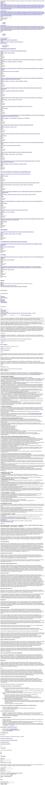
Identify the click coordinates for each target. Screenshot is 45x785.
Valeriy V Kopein (3, 259)
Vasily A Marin (3, 90)
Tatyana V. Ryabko (3, 269)
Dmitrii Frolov (30, 184)
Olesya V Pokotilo (17, 145)
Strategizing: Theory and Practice (29, 6)
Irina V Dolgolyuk (19, 154)
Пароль (1, 782)
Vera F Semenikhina (13, 118)
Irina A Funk (9, 71)
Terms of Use (2, 1)
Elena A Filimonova (10, 259)
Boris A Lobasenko (3, 194)
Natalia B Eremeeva (4, 61)
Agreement (2, 313)
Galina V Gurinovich (12, 99)
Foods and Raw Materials (39, 6)
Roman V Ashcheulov (20, 90)
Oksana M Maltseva (3, 203)
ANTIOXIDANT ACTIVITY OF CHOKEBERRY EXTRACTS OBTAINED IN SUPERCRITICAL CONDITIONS (21, 59)
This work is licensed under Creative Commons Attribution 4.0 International (14, 286)
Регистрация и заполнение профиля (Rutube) (8, 740)
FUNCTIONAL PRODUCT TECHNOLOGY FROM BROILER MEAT (13, 50)
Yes (1, 752)
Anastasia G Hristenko (23, 163)
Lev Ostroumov (12, 81)
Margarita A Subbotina (4, 154)
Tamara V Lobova (12, 154)
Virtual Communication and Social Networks (8, 7)
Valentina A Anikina (4, 52)
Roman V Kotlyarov (32, 194)
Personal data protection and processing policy (12, 313)
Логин (1, 781)
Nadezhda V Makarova (12, 61)
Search (1, 16)
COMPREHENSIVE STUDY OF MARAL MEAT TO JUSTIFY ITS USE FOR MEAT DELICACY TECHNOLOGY (21, 97)
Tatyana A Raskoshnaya (4, 118)
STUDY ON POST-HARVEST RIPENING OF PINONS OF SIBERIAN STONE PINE (16, 152)
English (4, 23)
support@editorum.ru (14, 728)
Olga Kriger (25, 81)
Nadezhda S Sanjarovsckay (5, 126)
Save (4, 311)
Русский (4, 22)
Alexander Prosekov (4, 297)
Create (5, 314)
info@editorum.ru (25, 478)
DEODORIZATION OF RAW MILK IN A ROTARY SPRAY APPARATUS (14, 210)
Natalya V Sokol (13, 126)
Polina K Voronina (16, 184)
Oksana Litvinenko (10, 145)
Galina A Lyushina (12, 233)
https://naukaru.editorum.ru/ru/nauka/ (37, 373)
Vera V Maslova (18, 233)
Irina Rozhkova (20, 118)
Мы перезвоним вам (4, 732)
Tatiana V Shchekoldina (4, 163)
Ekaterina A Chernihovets (14, 163)
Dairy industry (35, 7)
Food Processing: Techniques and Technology (24, 7)
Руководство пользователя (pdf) (6, 738)
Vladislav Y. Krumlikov (4, 81)
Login (22, 315)
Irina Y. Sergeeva (3, 135)
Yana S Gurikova (19, 99)
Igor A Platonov (19, 61)
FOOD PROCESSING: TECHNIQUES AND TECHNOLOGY (11, 41)
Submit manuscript (3, 18)
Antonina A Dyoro (11, 269)
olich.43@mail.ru (3, 301)
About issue (5, 46)
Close (2, 311)
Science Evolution (8, 8)
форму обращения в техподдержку (13, 729)
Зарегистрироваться (8, 776)
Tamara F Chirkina (11, 52)
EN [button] (1, 20)
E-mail (1, 768)
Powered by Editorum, (28, 313)
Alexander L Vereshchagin (11, 90)
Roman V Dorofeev (15, 71)
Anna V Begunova (26, 118)
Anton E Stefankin (25, 194)
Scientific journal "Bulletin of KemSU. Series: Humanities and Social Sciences (14, 4)
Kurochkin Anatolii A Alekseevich (6, 184)
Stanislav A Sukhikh (19, 81)
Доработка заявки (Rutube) (5, 743)
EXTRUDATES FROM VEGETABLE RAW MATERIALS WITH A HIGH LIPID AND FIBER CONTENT (20, 182)
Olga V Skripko (3, 145)
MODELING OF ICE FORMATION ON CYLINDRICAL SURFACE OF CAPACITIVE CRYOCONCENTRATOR (21, 201)
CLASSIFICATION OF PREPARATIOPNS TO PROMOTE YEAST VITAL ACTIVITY (16, 106)
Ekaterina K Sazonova (17, 194)
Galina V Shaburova (23, 184)
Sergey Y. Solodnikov (4, 233)
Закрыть (2, 776)
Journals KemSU (3, 10)
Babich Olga (2, 300)
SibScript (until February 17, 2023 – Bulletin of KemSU (13, 6)
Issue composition (6, 45)
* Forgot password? (27, 315)
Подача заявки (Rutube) (4, 742)
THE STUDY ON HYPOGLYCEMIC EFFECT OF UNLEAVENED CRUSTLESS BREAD (17, 231)
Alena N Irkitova (3, 71)
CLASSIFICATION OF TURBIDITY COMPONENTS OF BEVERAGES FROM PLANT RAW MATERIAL (20, 133)
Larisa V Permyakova (4, 108)
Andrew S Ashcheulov (4, 175)
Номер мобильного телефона (5, 762)
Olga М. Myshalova (4, 99)
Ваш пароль (2, 769)
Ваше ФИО (2, 758)
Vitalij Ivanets (10, 194)
